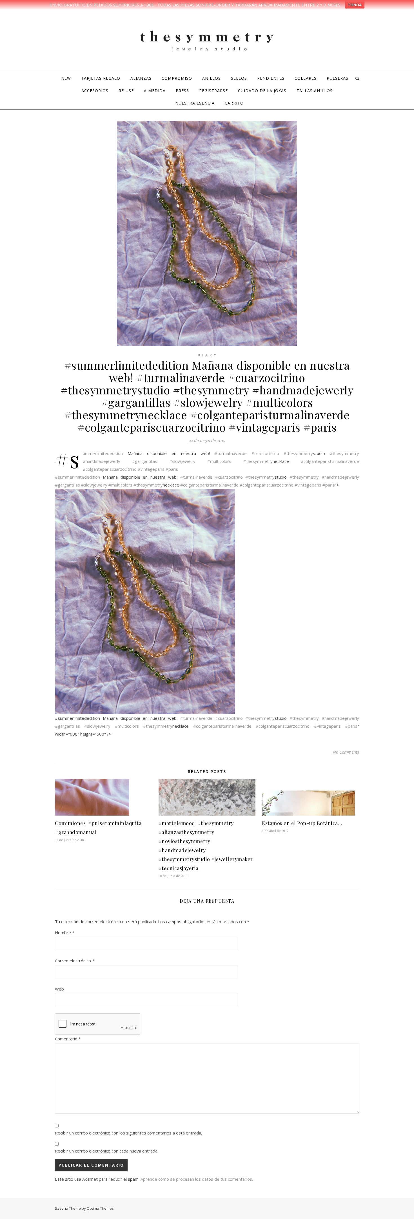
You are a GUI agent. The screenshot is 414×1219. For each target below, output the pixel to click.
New (66, 78)
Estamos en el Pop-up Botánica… (302, 823)
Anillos (211, 78)
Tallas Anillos (315, 90)
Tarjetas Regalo (100, 78)
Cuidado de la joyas (262, 90)
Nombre (64, 932)
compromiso (177, 78)
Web (59, 989)
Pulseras (337, 78)
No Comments (346, 752)
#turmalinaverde (231, 453)
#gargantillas (144, 461)
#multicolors (219, 461)
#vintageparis (151, 469)
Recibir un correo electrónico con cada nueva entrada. (106, 1151)
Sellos (239, 78)
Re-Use (126, 90)
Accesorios (94, 90)
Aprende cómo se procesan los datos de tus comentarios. (197, 1179)
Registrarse (213, 90)
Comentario (68, 1039)
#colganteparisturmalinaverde (330, 461)
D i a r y (207, 355)
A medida (155, 90)
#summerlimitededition (103, 453)
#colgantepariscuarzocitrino (110, 469)
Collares (306, 78)
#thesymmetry (298, 453)
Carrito (234, 103)
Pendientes (270, 78)
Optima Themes (100, 1208)
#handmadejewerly (101, 461)
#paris (172, 469)
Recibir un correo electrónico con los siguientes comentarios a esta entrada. (128, 1133)
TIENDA (355, 4)
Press (182, 90)
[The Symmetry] (207, 40)
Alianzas (141, 78)
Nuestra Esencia (195, 103)
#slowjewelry (182, 461)
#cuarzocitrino (265, 453)
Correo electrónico (74, 960)
